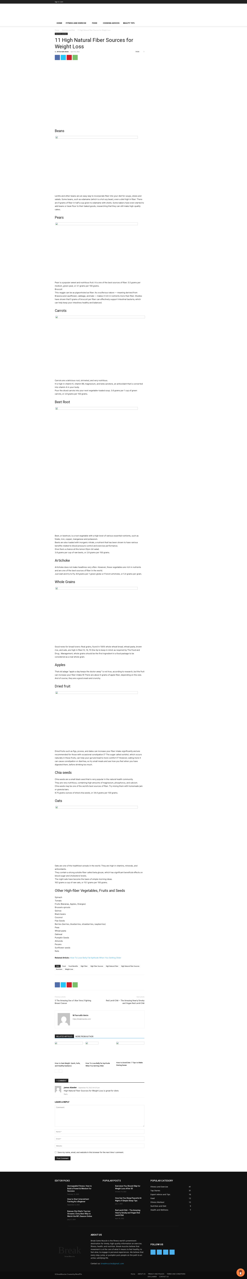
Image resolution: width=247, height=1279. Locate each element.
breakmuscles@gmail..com (112, 1263)
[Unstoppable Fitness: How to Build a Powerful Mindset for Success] (61, 1189)
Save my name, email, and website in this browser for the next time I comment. (91, 1152)
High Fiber (84, 966)
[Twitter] (63, 57)
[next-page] (60, 1071)
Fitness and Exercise (76, 23)
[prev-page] (56, 1071)
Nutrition (59, 969)
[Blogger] (153, 1252)
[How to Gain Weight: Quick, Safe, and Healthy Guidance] (69, 1051)
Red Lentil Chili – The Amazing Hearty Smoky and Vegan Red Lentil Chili (125, 1001)
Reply (66, 1094)
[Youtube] (172, 1252)
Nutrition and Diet (68, 30)
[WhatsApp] (75, 57)
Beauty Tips (129, 23)
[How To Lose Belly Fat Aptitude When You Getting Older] (100, 1051)
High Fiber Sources (96, 966)
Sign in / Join (59, 2)
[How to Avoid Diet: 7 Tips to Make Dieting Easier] (130, 1051)
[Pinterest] (69, 57)
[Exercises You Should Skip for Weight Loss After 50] (109, 1189)
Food (94, 23)
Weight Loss (69, 969)
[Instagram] (165, 1252)
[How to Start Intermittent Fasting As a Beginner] (61, 1202)
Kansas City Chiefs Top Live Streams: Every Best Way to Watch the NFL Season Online (79, 1213)
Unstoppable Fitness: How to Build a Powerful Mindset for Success (79, 1188)
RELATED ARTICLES (64, 1036)
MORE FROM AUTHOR (84, 1036)
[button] (189, 23)
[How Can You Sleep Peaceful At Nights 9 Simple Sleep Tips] (109, 1201)
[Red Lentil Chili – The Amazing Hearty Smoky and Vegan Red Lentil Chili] (109, 1213)
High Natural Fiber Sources (130, 966)
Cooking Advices (111, 23)
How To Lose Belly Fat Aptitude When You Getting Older (95, 957)
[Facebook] (57, 57)
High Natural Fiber (112, 966)
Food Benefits (73, 966)
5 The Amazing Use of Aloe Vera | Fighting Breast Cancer (73, 1001)
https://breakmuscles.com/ (82, 1019)
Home (59, 23)
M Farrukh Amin (63, 52)
